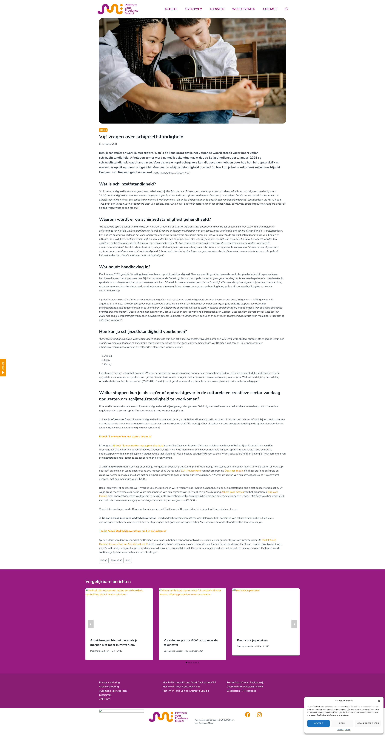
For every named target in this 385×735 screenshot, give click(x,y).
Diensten (217, 9)
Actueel (171, 9)
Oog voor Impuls (234, 470)
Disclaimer (105, 695)
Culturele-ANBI (191, 686)
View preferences (368, 723)
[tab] (186, 662)
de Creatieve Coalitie (197, 691)
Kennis (103, 130)
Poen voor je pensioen (252, 640)
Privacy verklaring (109, 682)
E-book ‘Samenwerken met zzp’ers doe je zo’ (125, 436)
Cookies (340, 730)
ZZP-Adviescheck (191, 470)
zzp (128, 560)
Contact (270, 9)
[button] (378, 700)
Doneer (3, 366)
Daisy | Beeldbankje (252, 682)
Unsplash (248, 686)
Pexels (259, 686)
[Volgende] (294, 624)
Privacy (348, 730)
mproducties (248, 646)
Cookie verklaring (109, 686)
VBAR (103, 560)
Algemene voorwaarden (113, 691)
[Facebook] (248, 715)
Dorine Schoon (102, 650)
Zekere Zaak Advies (232, 492)
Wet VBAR (116, 560)
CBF (213, 682)
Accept (318, 723)
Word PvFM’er (243, 9)
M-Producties (248, 691)
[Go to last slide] (91, 624)
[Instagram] (259, 715)
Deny (342, 723)
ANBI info (104, 699)
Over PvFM (193, 9)
